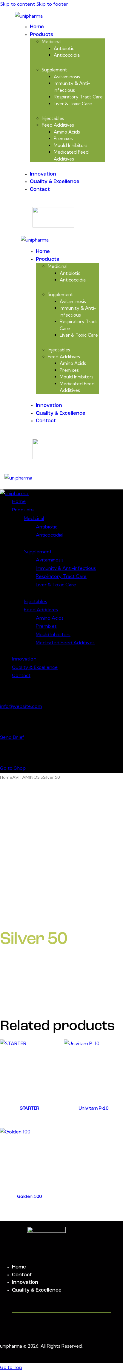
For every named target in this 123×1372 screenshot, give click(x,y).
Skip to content (17, 4)
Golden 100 (29, 1196)
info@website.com (21, 706)
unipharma (11, 1346)
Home (6, 777)
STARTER (29, 1108)
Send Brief (12, 737)
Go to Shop (13, 768)
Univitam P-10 (94, 1108)
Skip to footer (52, 4)
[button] (69, 478)
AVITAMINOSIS (27, 777)
